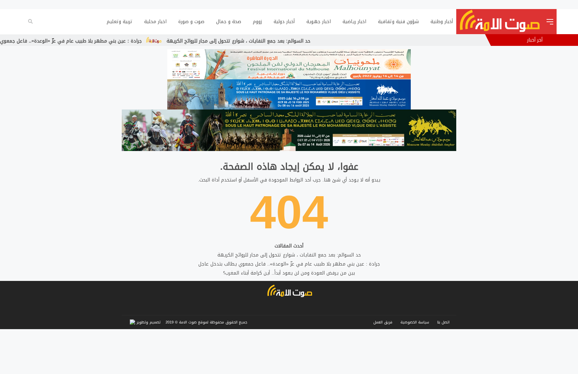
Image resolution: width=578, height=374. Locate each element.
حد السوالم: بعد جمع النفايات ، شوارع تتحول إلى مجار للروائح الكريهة (259, 41)
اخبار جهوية (318, 21)
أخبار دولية (284, 21)
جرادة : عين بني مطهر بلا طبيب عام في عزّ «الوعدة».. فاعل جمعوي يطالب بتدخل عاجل (289, 264)
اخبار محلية (155, 21)
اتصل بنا (443, 322)
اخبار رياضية (354, 21)
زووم (257, 21)
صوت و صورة (191, 21)
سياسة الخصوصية (414, 322)
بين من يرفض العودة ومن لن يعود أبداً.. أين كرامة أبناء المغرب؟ (289, 273)
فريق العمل (382, 322)
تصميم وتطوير (148, 322)
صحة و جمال (228, 21)
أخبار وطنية (441, 21)
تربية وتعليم (119, 21)
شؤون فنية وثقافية (398, 21)
